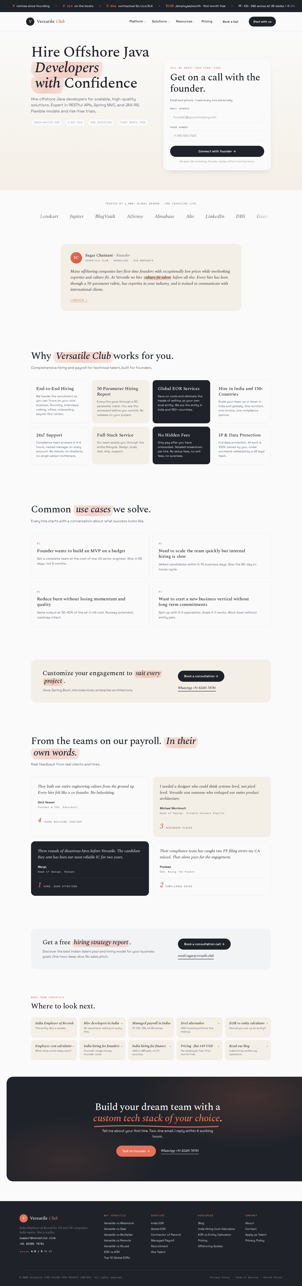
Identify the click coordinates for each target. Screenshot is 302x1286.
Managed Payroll (162, 1240)
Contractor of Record (166, 1234)
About (249, 1223)
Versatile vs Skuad (116, 1246)
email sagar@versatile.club (196, 955)
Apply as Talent (255, 1234)
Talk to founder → (136, 1151)
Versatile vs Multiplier (118, 1234)
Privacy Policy (254, 1240)
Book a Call (230, 21)
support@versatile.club (38, 1238)
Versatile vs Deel (115, 1229)
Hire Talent (158, 1252)
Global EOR (158, 1229)
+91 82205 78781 (32, 1243)
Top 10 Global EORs (117, 1257)
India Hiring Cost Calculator (216, 1229)
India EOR (157, 1223)
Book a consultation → (201, 676)
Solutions (159, 21)
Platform (136, 21)
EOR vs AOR (112, 1252)
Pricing (207, 21)
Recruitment (159, 1246)
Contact (251, 1229)
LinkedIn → (79, 300)
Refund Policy (272, 1277)
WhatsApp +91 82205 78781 (197, 687)
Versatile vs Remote (117, 1240)
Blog (201, 1223)
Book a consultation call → (204, 944)
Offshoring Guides (210, 1246)
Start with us (262, 21)
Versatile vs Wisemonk (119, 1223)
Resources (184, 21)
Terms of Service (246, 1277)
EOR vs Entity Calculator (214, 1234)
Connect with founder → (217, 151)
